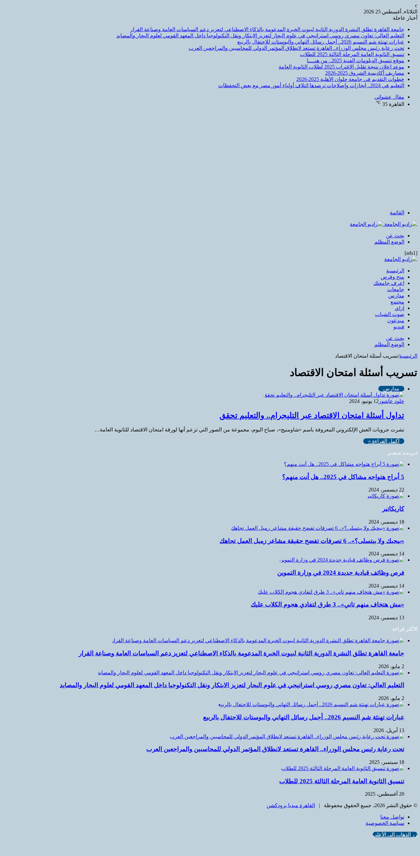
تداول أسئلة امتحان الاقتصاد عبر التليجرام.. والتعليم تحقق (312, 415)
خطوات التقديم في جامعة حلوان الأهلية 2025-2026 (350, 79)
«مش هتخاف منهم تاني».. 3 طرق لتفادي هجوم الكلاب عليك (327, 604)
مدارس (396, 295)
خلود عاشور (391, 401)
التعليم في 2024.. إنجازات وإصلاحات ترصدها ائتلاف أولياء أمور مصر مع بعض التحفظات (311, 85)
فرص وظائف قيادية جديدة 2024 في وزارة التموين (340, 572)
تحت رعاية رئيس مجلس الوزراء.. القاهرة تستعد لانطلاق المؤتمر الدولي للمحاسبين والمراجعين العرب (296, 48)
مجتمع (397, 302)
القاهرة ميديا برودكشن (290, 805)
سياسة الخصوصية (385, 823)
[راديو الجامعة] (383, 224)
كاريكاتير (393, 508)
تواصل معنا (392, 817)
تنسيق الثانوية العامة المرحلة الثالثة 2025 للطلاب (352, 54)
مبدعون (395, 320)
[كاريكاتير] (385, 496)
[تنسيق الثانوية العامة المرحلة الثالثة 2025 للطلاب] (342, 768)
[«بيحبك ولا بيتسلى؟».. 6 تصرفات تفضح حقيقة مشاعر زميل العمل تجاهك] (317, 528)
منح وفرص (392, 277)
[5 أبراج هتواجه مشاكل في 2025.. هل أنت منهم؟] (344, 464)
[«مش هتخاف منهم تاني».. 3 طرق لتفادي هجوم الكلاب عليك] (331, 592)
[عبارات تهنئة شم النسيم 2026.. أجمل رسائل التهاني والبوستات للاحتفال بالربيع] (311, 704)
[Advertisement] (210, 158)
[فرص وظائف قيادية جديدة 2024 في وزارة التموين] (341, 560)
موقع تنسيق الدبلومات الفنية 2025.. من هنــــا (355, 60)
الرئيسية (395, 270)
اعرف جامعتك (388, 283)
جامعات (395, 289)
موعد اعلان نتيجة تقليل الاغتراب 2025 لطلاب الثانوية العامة (341, 67)
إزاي (399, 308)
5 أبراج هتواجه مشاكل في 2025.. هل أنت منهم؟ (343, 476)
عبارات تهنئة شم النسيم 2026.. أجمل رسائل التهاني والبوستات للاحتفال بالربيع (320, 42)
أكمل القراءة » (383, 441)
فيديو (398, 326)
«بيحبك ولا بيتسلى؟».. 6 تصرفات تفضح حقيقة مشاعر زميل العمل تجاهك (312, 540)
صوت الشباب (389, 314)
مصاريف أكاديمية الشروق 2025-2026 (364, 73)
